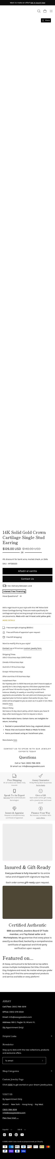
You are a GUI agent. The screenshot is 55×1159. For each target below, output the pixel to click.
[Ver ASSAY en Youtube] (22, 1135)
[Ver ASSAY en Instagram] (4, 1135)
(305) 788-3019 (10, 1109)
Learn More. (40, 818)
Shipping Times (9, 654)
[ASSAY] (14, 11)
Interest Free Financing (14, 591)
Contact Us (27, 578)
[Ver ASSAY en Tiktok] (10, 1135)
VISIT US (7, 1094)
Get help (7, 798)
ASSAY (7, 1001)
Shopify (40, 1141)
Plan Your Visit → (11, 1118)
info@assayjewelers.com (14, 1112)
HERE (10, 1084)
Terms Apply (40, 785)
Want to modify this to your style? (16, 643)
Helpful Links (9, 1036)
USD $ (20, 1129)
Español (5, 1129)
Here (15, 740)
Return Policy (8, 708)
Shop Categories (11, 1071)
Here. (11, 704)
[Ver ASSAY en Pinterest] (16, 1135)
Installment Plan (9, 681)
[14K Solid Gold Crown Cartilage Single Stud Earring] (8, 520)
